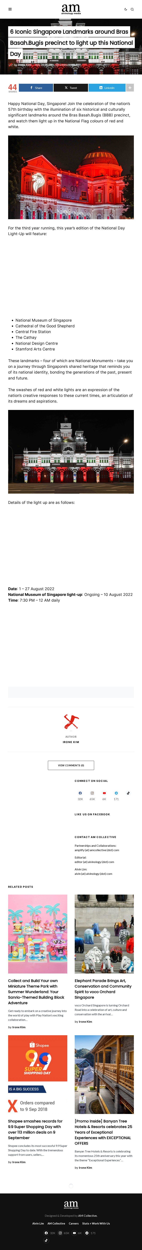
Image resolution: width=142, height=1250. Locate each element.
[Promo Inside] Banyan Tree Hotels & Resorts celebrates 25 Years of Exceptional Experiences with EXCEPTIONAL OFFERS (103, 1132)
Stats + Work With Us (96, 1223)
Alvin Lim (38, 1223)
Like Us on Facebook (92, 814)
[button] (10, 9)
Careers (74, 1223)
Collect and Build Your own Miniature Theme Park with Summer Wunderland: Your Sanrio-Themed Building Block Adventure (36, 991)
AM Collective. (87, 1215)
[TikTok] (128, 795)
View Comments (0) (71, 765)
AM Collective (56, 1223)
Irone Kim (71, 742)
